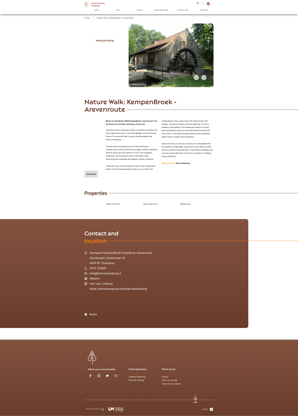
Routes (139, 10)
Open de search (198, 3)
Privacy (165, 376)
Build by (205, 409)
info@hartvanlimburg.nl (105, 273)
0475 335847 (98, 268)
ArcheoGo (204, 10)
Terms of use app (169, 380)
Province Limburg (136, 380)
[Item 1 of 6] (171, 55)
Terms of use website (171, 383)
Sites (118, 10)
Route (93, 314)
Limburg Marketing (137, 376)
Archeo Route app (161, 10)
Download (91, 174)
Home (96, 10)
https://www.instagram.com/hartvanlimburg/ (118, 289)
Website (95, 278)
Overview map (182, 10)
